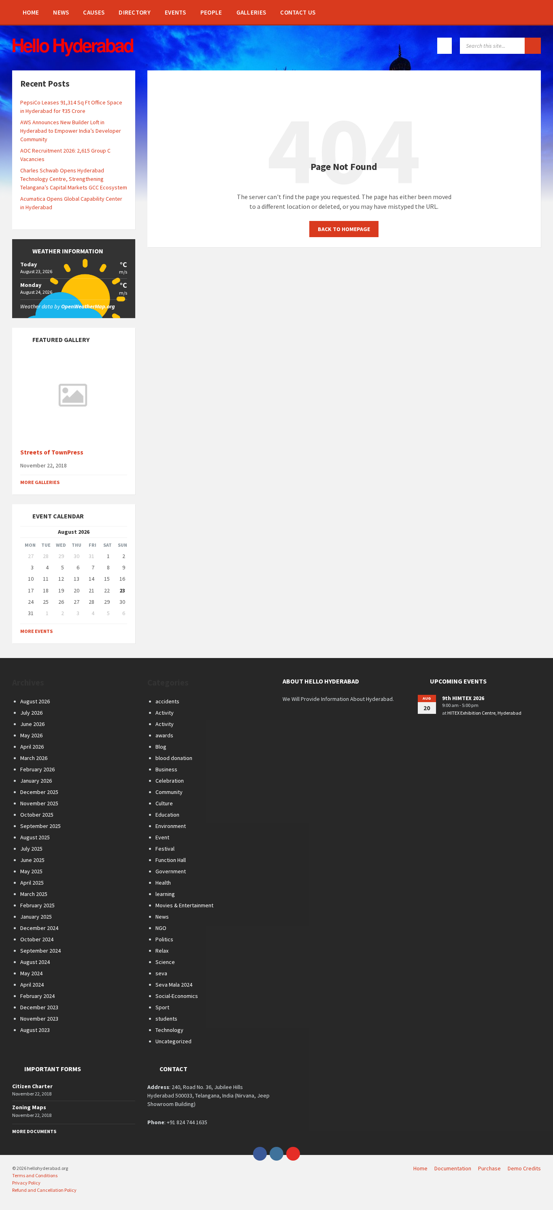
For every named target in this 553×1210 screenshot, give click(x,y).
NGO (160, 928)
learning (165, 894)
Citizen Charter (32, 1086)
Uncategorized (173, 1041)
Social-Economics (176, 996)
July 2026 (31, 712)
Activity (164, 712)
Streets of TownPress (51, 452)
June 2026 (32, 724)
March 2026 (33, 758)
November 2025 (39, 803)
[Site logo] (73, 54)
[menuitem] (30, 12)
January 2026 (36, 780)
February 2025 (37, 905)
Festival (164, 848)
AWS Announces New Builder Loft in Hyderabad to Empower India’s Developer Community (70, 131)
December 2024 (39, 928)
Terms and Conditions (34, 1175)
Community (169, 792)
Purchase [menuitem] (489, 1168)
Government (170, 871)
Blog (160, 746)
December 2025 (39, 792)
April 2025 (32, 882)
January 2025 (36, 916)
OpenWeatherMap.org (88, 306)
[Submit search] (533, 46)
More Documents (34, 1131)
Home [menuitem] (420, 1168)
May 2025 (31, 871)
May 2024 (31, 973)
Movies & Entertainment (184, 905)
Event (162, 837)
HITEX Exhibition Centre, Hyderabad (484, 713)
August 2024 (35, 962)
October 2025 (36, 814)
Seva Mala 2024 (173, 984)
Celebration (169, 780)
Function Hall (170, 860)
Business (166, 769)
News (162, 916)
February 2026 (37, 769)
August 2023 (35, 1030)
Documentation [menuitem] (452, 1168)
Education (167, 814)
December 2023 (39, 1007)
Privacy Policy (26, 1183)
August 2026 (35, 701)
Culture (164, 803)
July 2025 (31, 848)
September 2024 (40, 950)
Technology (169, 1030)
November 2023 (39, 1018)
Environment (170, 826)
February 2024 (37, 996)
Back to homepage (344, 229)
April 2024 (32, 984)
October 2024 (36, 939)
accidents (167, 701)
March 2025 (33, 894)
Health (163, 882)
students (166, 1018)
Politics (164, 939)
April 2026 (32, 746)
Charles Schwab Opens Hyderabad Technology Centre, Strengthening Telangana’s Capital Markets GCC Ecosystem (73, 179)
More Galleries (40, 482)
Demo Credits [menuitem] (524, 1168)
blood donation (173, 758)
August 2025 (35, 837)
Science (165, 962)
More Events (36, 631)
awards (164, 735)
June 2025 (32, 860)
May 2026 (31, 735)
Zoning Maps (29, 1107)
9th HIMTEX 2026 (463, 698)
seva (161, 973)
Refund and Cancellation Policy (44, 1190)
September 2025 (40, 826)
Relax (161, 950)
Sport (162, 1007)
